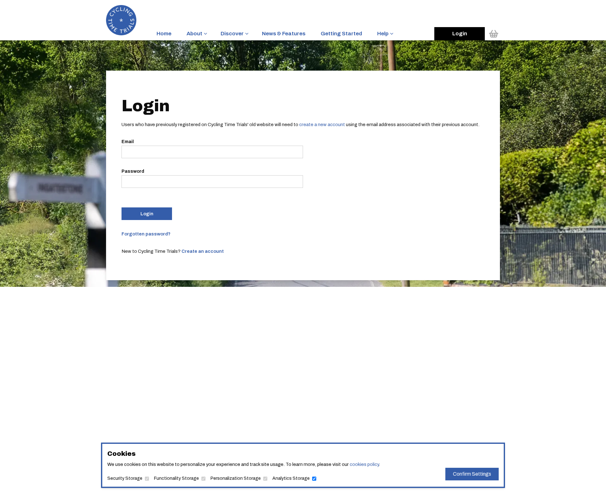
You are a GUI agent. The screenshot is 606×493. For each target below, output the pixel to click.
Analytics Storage (291, 478)
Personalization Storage (236, 478)
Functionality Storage (176, 478)
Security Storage (124, 478)
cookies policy (364, 464)
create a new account (322, 124)
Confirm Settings (472, 474)
